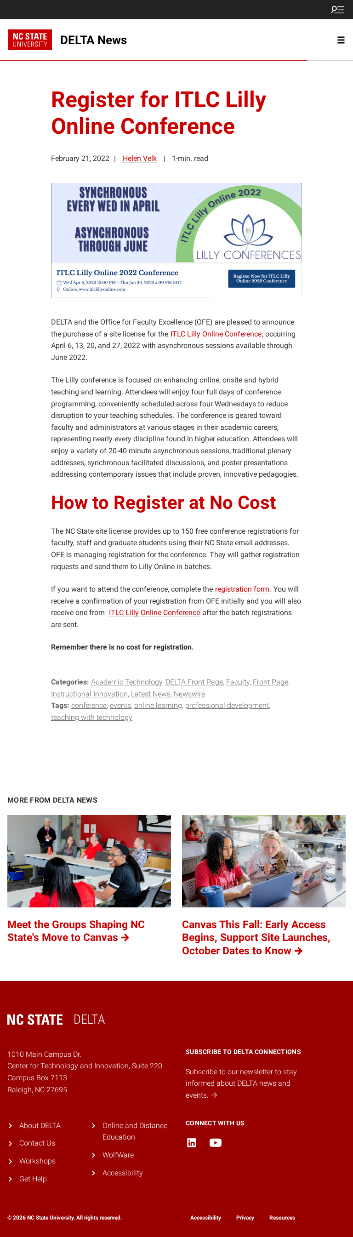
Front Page (270, 682)
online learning (158, 705)
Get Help (33, 1178)
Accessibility (122, 1173)
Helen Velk (140, 158)
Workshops (37, 1161)
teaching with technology (91, 717)
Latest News (151, 694)
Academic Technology (126, 682)
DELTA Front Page (194, 682)
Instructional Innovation (89, 694)
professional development (227, 705)
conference (89, 705)
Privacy (245, 1217)
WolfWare (118, 1155)
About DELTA (40, 1125)
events (120, 705)
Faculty (238, 682)
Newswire (189, 694)
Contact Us (37, 1143)
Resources (282, 1217)
